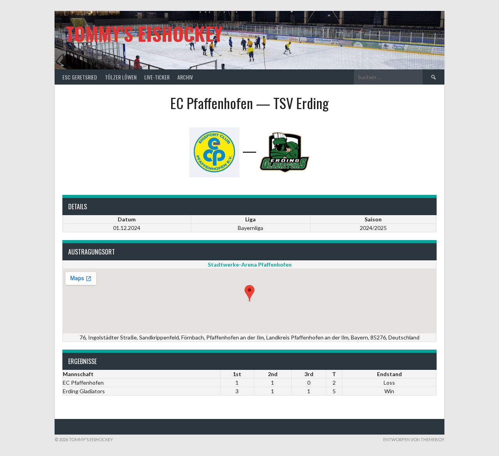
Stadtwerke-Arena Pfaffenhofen (250, 264)
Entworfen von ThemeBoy (413, 439)
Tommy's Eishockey (144, 33)
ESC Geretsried (79, 77)
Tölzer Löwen (120, 77)
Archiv (185, 77)
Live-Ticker (157, 77)
